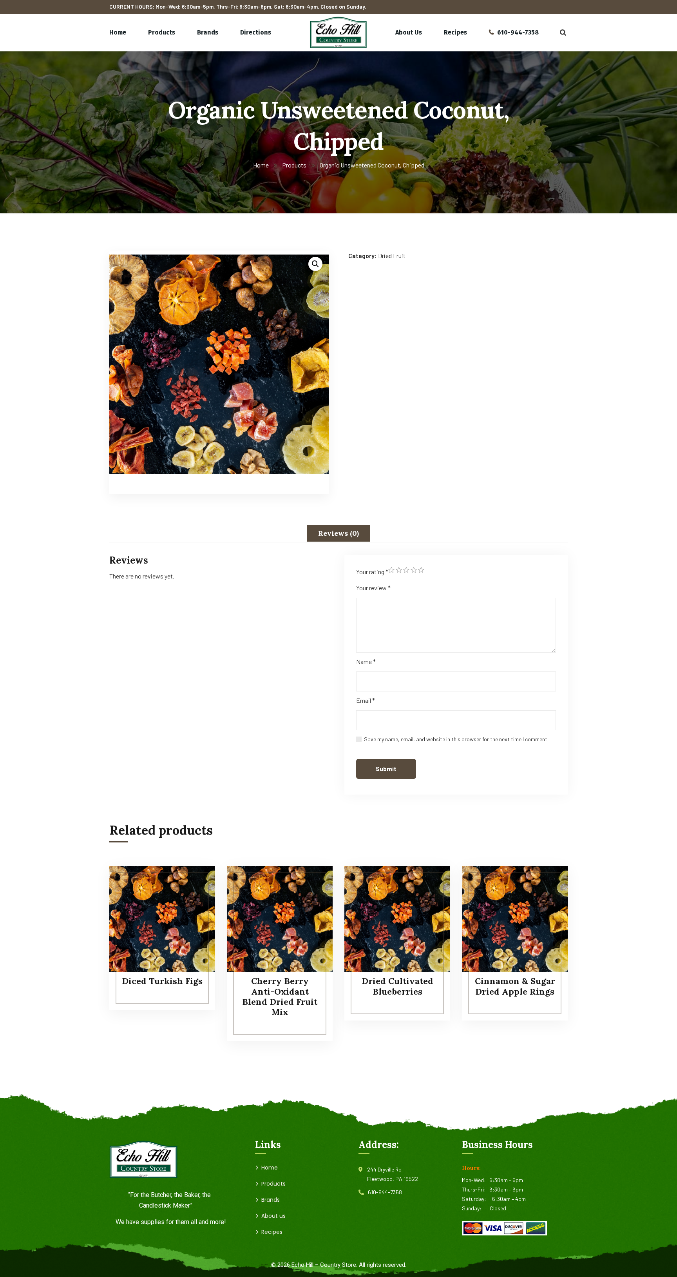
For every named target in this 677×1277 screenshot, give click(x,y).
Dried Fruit (391, 255)
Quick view (194, 919)
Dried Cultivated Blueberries (397, 986)
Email (365, 700)
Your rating (372, 571)
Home (261, 165)
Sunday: (476, 1208)
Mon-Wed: (475, 1180)
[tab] (338, 533)
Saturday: (477, 1198)
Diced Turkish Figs (162, 980)
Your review (373, 587)
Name (366, 661)
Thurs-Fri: (475, 1189)
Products (294, 165)
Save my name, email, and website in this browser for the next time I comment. (456, 739)
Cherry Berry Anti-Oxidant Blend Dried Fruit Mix (279, 996)
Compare (194, 883)
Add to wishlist (194, 901)
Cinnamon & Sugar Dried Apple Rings (515, 986)
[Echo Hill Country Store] (338, 32)
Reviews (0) (338, 533)
